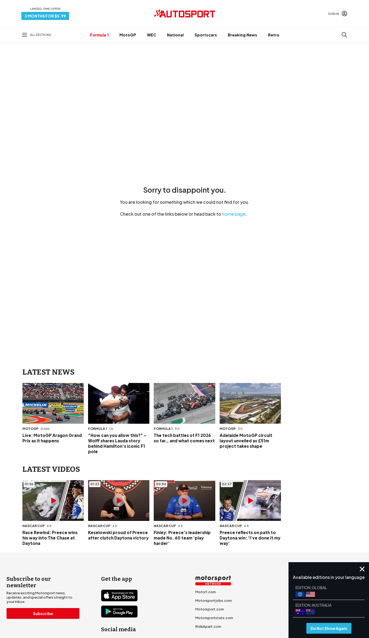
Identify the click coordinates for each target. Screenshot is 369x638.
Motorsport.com (209, 609)
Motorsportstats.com (214, 618)
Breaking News (242, 34)
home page (234, 214)
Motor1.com (205, 592)
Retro (273, 34)
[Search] (344, 34)
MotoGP (127, 34)
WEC (151, 34)
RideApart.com (208, 626)
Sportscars (205, 34)
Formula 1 (99, 34)
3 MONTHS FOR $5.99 (45, 15)
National (175, 34)
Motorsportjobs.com (213, 600)
